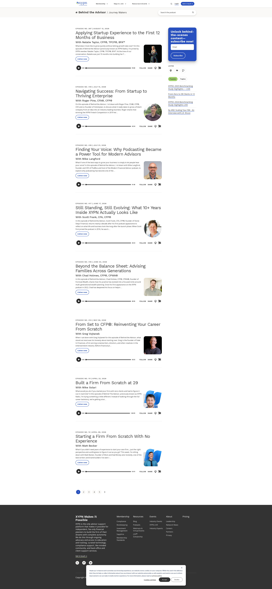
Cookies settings (150, 580)
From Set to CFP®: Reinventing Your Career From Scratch (118, 327)
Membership (100, 4)
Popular (173, 79)
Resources (138, 516)
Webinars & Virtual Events (138, 529)
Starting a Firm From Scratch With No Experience (113, 439)
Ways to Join (119, 4)
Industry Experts (156, 528)
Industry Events (156, 521)
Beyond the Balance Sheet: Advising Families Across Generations (110, 268)
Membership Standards (122, 539)
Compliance (121, 521)
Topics (183, 79)
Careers (169, 528)
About (169, 516)
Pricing (186, 516)
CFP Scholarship (138, 535)
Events (153, 516)
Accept (164, 579)
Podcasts (136, 525)
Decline (176, 579)
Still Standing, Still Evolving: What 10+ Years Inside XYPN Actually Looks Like (118, 210)
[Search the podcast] (193, 12)
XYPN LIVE (154, 525)
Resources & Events (139, 4)
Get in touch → (187, 4)
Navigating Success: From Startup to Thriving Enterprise (111, 93)
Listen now (82, 59)
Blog (135, 521)
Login (177, 4)
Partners (169, 532)
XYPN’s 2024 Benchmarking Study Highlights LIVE (180, 103)
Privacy (169, 535)
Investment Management (122, 529)
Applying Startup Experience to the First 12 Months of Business (118, 35)
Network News (172, 525)
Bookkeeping (122, 525)
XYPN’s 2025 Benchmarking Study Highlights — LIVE (180, 87)
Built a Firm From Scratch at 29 (107, 382)
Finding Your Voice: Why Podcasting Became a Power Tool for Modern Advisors (118, 152)
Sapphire (120, 534)
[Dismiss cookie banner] (181, 567)
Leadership (170, 521)
